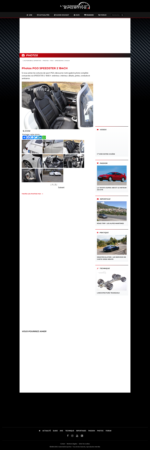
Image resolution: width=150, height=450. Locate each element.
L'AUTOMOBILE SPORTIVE (32, 60)
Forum (103, 15)
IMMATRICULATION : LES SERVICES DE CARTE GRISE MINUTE (111, 258)
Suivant (61, 187)
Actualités (44, 15)
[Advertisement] (75, 35)
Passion (90, 15)
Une (30, 15)
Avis (77, 15)
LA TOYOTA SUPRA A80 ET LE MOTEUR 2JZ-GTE (112, 189)
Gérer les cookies (84, 444)
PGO (51, 60)
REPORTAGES (81, 431)
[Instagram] (72, 435)
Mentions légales (72, 444)
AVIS (61, 431)
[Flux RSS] (82, 435)
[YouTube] (77, 435)
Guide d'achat (62, 15)
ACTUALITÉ (46, 431)
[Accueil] (39, 431)
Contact (62, 444)
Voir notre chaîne (106, 154)
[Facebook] (68, 435)
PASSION (91, 431)
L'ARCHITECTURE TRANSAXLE (108, 293)
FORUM (108, 431)
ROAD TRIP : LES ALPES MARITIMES (110, 223)
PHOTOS (46, 60)
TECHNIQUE (69, 431)
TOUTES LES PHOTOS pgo (31, 194)
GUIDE (55, 431)
